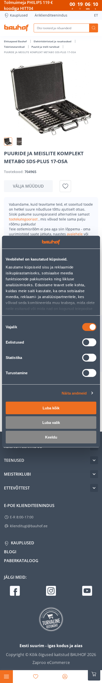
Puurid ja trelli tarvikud (45, 46)
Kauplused (19, 15)
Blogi (10, 551)
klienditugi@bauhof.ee (29, 526)
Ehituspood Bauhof (15, 41)
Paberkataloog (21, 560)
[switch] (89, 342)
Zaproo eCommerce (51, 662)
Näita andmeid (74, 393)
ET (96, 15)
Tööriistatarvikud (14, 46)
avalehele (75, 234)
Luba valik (51, 422)
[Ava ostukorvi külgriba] (94, 674)
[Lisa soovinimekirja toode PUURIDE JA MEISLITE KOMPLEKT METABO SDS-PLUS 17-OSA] (65, 186)
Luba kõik (51, 408)
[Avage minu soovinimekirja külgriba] (35, 676)
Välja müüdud (28, 186)
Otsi (93, 27)
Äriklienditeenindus (51, 15)
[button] (8, 141)
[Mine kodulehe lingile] (16, 28)
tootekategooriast (24, 219)
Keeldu (51, 437)
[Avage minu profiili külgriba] (64, 676)
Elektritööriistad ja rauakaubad (53, 41)
